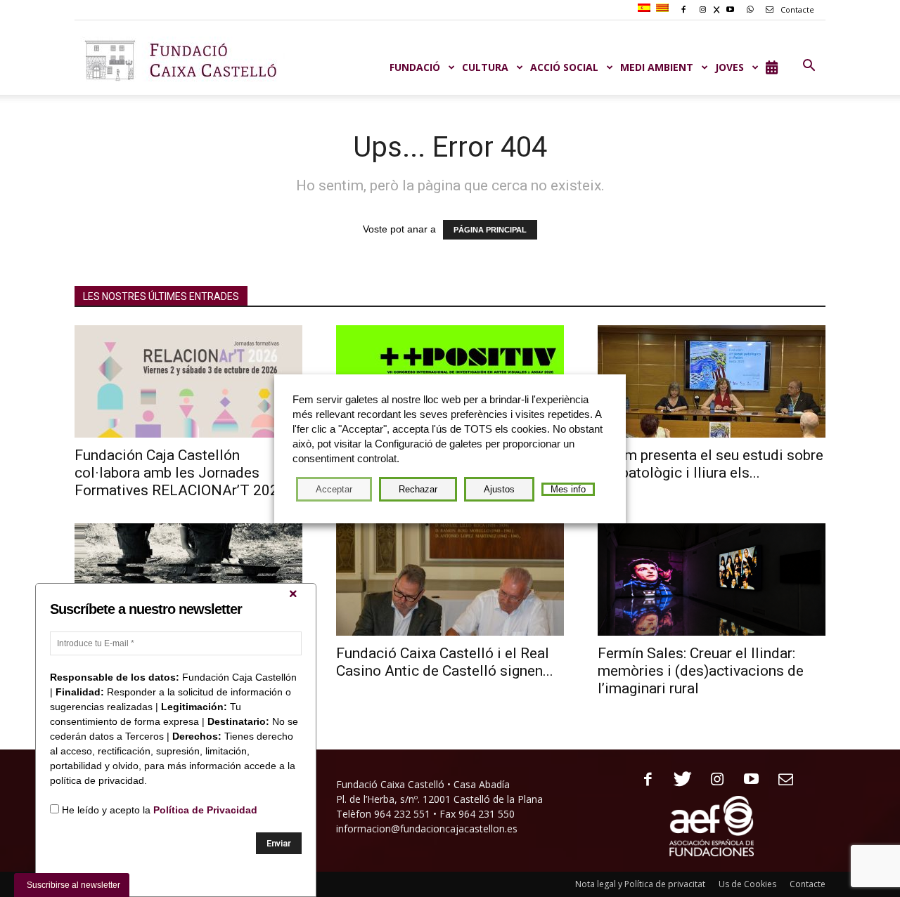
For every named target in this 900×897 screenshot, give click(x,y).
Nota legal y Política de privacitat (640, 884)
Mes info (568, 489)
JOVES (729, 67)
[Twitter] (677, 780)
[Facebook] (643, 780)
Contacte (796, 9)
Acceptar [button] (334, 489)
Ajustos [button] (499, 489)
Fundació (415, 67)
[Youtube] (746, 780)
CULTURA (485, 67)
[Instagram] (712, 780)
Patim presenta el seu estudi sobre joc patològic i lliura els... (710, 464)
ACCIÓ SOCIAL (564, 67)
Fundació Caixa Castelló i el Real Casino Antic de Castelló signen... (444, 662)
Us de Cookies (747, 884)
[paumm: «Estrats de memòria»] (188, 579)
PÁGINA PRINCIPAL (490, 229)
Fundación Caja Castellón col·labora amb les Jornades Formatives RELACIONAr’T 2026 (181, 473)
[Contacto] (781, 780)
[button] (808, 66)
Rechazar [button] (418, 489)
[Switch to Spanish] (646, 8)
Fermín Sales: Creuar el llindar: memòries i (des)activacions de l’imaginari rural (701, 671)
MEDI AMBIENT (656, 67)
